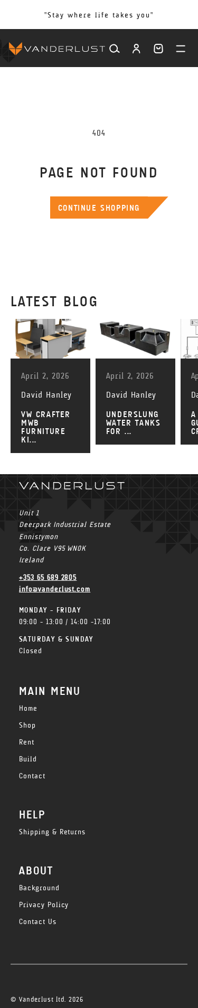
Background (39, 887)
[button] (158, 48)
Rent (26, 742)
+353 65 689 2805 (48, 577)
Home (28, 708)
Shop (27, 725)
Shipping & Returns (52, 831)
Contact (32, 775)
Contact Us (37, 921)
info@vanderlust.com (54, 589)
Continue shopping (99, 208)
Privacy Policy (44, 904)
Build (28, 759)
